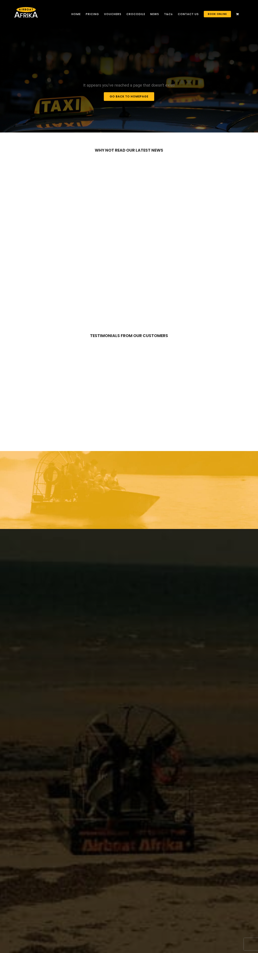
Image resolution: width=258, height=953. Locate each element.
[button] (246, 941)
